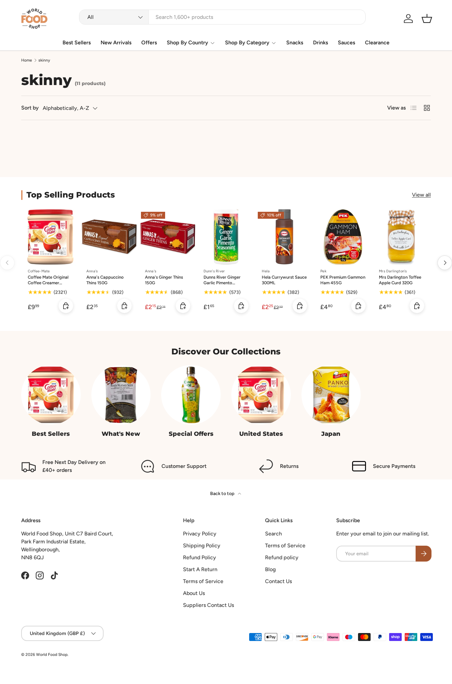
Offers (149, 42)
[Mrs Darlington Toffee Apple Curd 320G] (401, 237)
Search (273, 533)
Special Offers (191, 433)
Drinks (320, 42)
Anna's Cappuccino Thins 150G (105, 280)
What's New (121, 433)
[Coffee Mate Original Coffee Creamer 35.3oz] (50, 237)
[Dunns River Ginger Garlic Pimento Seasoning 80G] (226, 237)
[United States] (261, 395)
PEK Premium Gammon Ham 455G (342, 280)
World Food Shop (52, 654)
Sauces (346, 42)
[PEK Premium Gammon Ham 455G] (343, 237)
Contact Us (278, 581)
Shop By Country (187, 42)
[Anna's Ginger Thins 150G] (167, 237)
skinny (44, 60)
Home (26, 60)
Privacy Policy (199, 533)
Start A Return (200, 569)
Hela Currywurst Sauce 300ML (284, 280)
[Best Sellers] (51, 395)
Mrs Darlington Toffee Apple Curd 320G (400, 280)
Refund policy (281, 557)
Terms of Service (203, 581)
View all (421, 195)
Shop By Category (247, 42)
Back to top (222, 493)
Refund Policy (199, 557)
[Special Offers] (191, 395)
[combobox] (222, 17)
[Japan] (331, 395)
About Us (194, 593)
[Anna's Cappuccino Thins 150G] (109, 237)
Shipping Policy (201, 545)
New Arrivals (116, 42)
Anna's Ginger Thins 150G (164, 280)
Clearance (377, 42)
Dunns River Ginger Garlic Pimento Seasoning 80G (222, 283)
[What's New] (121, 395)
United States (261, 433)
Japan (330, 433)
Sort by (30, 108)
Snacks (294, 42)
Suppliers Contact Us (208, 605)
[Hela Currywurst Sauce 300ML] (284, 237)
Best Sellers (77, 42)
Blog (270, 569)
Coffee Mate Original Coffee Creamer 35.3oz (48, 283)
